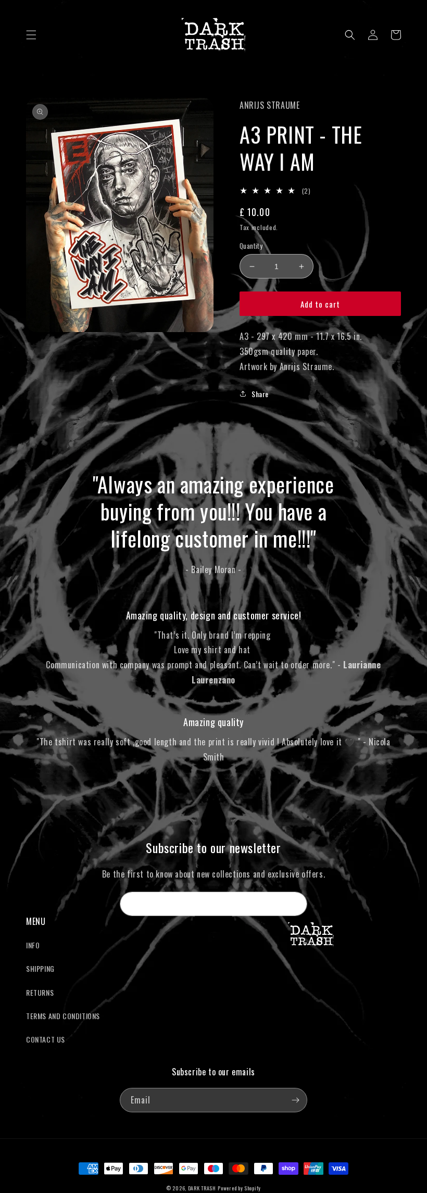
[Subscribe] (295, 904)
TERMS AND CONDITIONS (63, 1015)
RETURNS (40, 992)
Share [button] (260, 393)
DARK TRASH (202, 1188)
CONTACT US (45, 1039)
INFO (33, 945)
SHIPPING (40, 968)
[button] (31, 34)
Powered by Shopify (239, 1188)
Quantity (251, 246)
